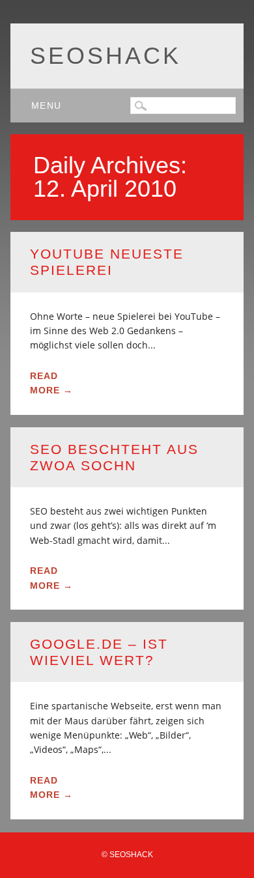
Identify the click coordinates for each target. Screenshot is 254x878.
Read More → (51, 383)
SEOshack (105, 55)
